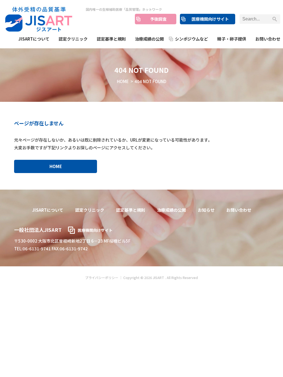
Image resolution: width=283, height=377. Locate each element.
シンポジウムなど (191, 39)
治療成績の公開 (149, 39)
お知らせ (206, 210)
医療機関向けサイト (210, 19)
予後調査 (158, 19)
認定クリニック (73, 39)
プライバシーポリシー (101, 277)
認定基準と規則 (111, 39)
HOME (123, 81)
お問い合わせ (267, 39)
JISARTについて (33, 39)
